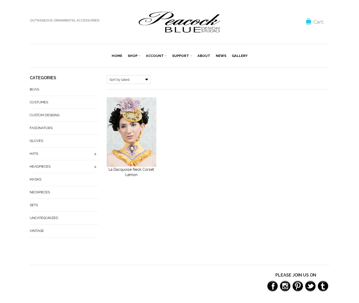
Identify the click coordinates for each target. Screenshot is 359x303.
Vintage (37, 231)
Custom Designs (44, 115)
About (203, 56)
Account (155, 56)
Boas (34, 89)
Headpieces (40, 166)
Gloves (36, 141)
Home (117, 56)
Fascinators (41, 128)
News (221, 56)
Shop (132, 56)
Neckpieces (40, 192)
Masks (35, 179)
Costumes (39, 102)
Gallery (240, 56)
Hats (34, 154)
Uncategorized (44, 218)
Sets (34, 205)
